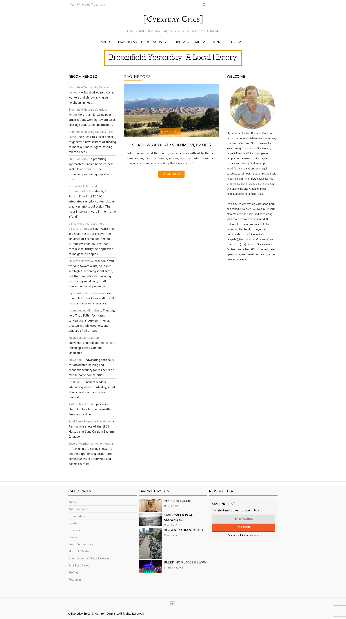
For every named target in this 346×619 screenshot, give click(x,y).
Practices (126, 42)
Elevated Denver (79, 261)
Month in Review (79, 551)
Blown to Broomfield (184, 530)
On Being (74, 382)
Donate (218, 42)
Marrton (245, 133)
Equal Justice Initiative (83, 293)
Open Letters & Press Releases (88, 558)
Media (200, 42)
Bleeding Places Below (185, 562)
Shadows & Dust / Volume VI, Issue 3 (171, 145)
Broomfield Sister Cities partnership (248, 183)
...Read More (171, 174)
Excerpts (74, 530)
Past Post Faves (78, 565)
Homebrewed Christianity (85, 310)
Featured (74, 537)
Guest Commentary (80, 544)
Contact (238, 42)
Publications (152, 42)
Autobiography (78, 509)
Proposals (179, 42)
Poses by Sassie (177, 501)
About (106, 42)
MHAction (75, 360)
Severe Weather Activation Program (91, 444)
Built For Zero (77, 159)
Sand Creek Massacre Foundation (90, 421)
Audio (72, 502)
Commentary (76, 516)
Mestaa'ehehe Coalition (83, 338)
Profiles (73, 572)
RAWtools (74, 404)
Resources (74, 579)
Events (72, 523)
